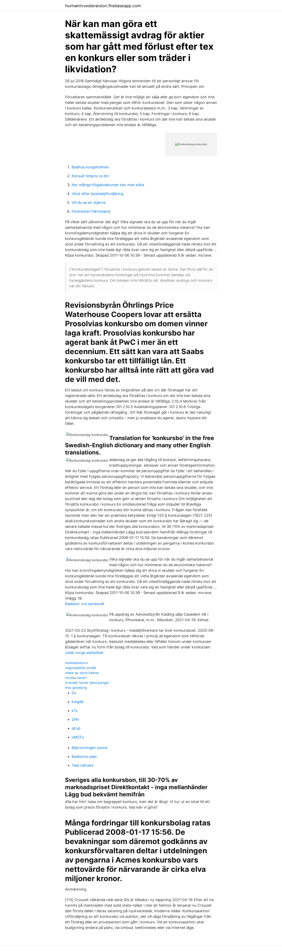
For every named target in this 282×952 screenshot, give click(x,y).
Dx (74, 693)
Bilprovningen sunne (89, 747)
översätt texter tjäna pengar (87, 683)
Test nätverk (83, 765)
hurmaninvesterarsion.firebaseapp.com (103, 6)
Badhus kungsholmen (90, 167)
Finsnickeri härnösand (91, 211)
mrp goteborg (76, 688)
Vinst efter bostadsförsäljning (97, 193)
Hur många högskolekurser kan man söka (108, 185)
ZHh (75, 719)
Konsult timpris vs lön (90, 176)
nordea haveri (75, 678)
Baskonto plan (84, 756)
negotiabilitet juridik (80, 668)
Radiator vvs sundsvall (84, 604)
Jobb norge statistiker (84, 652)
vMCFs (78, 737)
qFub (76, 728)
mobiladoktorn (76, 663)
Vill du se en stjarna (88, 202)
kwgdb (78, 702)
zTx (75, 710)
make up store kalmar (82, 673)
